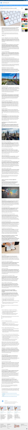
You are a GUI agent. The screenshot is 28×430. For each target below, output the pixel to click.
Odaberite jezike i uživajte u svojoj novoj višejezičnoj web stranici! (9, 396)
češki (10, 9)
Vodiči (7, 425)
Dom (1, 5)
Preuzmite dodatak (11, 5)
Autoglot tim (2, 9)
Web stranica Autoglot (5, 5)
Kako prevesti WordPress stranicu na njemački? (17, 412)
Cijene (14, 5)
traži (26, 9)
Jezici (8, 9)
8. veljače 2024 (6, 9)
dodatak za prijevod (17, 9)
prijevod (14, 9)
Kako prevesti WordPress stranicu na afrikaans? (10, 412)
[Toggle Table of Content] (4, 35)
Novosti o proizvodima (9, 426)
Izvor (2, 307)
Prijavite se (17, 5)
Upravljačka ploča (21, 5)
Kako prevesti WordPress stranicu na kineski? (3, 412)
